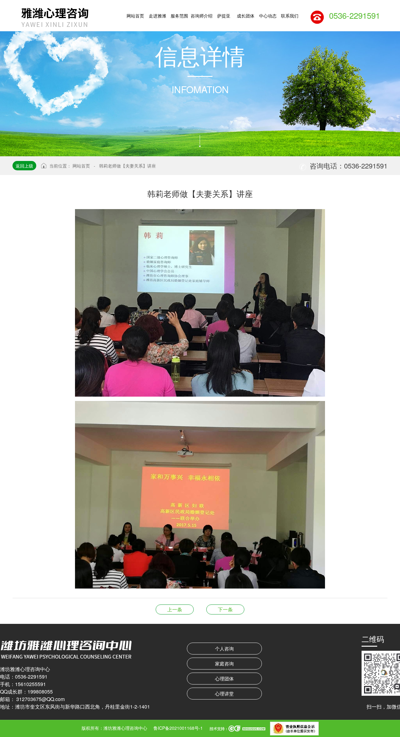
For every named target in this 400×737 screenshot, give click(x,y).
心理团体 (224, 678)
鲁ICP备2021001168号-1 (178, 728)
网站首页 (81, 166)
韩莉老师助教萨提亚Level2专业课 (225, 609)
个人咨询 (224, 648)
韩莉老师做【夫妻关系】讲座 (127, 166)
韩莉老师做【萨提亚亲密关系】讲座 (174, 609)
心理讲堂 (224, 693)
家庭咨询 (224, 663)
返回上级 (24, 166)
